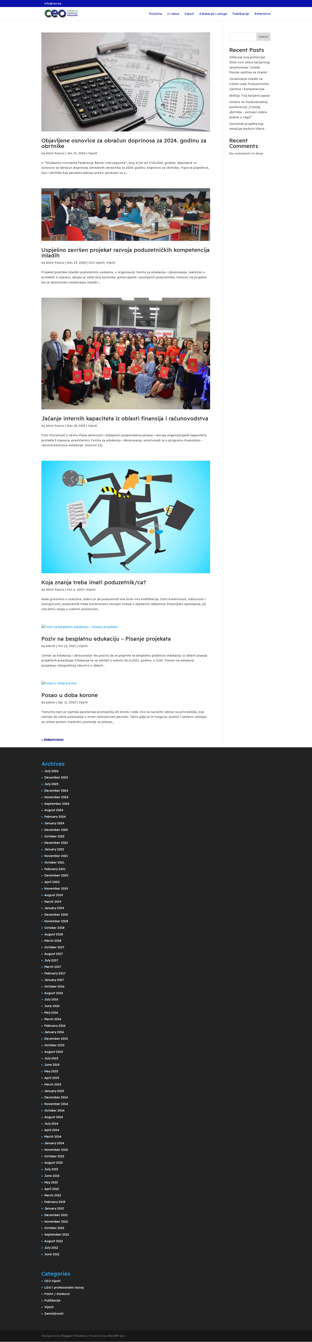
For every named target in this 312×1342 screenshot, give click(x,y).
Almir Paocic (55, 153)
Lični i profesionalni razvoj (64, 1287)
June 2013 (51, 1176)
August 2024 (53, 810)
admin (50, 646)
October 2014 (54, 1110)
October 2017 (54, 947)
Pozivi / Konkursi (57, 1294)
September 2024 (56, 804)
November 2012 (56, 1221)
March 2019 (52, 902)
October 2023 (54, 836)
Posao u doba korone (69, 695)
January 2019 (54, 908)
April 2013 (51, 1189)
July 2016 (51, 999)
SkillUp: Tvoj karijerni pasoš (249, 96)
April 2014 (51, 1130)
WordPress (116, 1336)
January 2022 (54, 849)
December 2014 (56, 1097)
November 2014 (56, 1104)
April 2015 (51, 1078)
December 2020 (56, 875)
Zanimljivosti (53, 1313)
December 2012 (56, 1215)
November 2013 (56, 1150)
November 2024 (56, 797)
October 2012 (54, 1228)
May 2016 (51, 1012)
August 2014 (53, 1117)
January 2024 (54, 823)
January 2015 (54, 1091)
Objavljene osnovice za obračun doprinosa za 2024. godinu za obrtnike (123, 143)
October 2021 (54, 862)
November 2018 (56, 921)
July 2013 (51, 1169)
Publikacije (241, 14)
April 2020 (51, 882)
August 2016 (53, 993)
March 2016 (52, 1019)
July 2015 (51, 1058)
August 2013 (53, 1163)
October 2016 (54, 986)
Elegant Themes (73, 1336)
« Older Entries (52, 740)
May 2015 (51, 1071)
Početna (155, 14)
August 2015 (53, 1052)
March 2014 (52, 1136)
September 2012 (56, 1234)
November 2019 (56, 888)
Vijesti (189, 14)
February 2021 (54, 869)
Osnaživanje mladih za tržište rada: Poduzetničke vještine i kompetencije (249, 84)
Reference (262, 14)
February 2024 (55, 817)
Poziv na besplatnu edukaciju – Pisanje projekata (106, 638)
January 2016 (54, 1032)
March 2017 (52, 967)
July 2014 (51, 1124)
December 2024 (56, 790)
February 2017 (54, 973)
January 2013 (54, 1208)
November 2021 (56, 856)
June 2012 (51, 1254)
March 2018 (52, 941)
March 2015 (52, 1084)
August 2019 (53, 895)
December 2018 (56, 915)
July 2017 (51, 960)
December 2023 (56, 830)
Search (263, 37)
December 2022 (56, 843)
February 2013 (54, 1202)
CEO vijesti (96, 263)
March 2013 (52, 1195)
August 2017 (53, 954)
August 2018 (53, 934)
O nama (173, 14)
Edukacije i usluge (213, 14)
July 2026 (51, 771)
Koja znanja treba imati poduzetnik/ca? (93, 582)
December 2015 (56, 1039)
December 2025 (56, 777)
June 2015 (52, 1065)
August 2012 (53, 1241)
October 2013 (54, 1156)
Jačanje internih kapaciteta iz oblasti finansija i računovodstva (124, 418)
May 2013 (51, 1182)
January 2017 (54, 980)
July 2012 (51, 1248)
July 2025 (51, 784)
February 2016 (55, 1026)
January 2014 (54, 1143)
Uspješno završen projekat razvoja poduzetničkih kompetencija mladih (125, 252)
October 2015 (54, 1045)
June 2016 (52, 1006)
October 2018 (54, 928)
